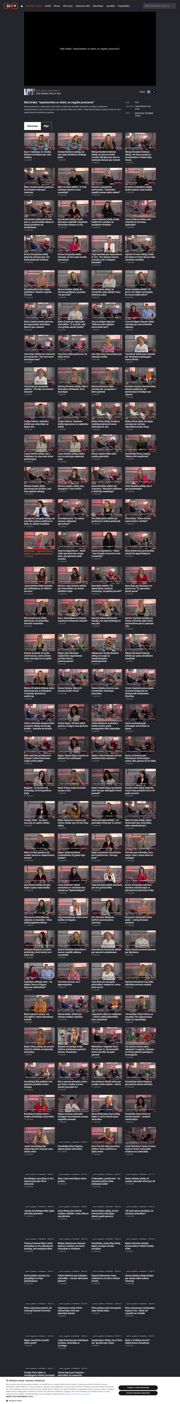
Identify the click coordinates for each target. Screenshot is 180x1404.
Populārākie (123, 6)
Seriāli (48, 6)
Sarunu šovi (139, 113)
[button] (60, 1396)
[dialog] (90, 1390)
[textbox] (159, 5)
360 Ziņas (68, 6)
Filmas (57, 6)
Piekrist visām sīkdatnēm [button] (138, 1388)
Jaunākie (110, 6)
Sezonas (32, 126)
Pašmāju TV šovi (34, 6)
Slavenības (98, 6)
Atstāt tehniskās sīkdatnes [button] (138, 1393)
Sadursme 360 (83, 6)
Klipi (46, 126)
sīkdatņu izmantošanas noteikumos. (78, 1394)
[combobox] (159, 6)
